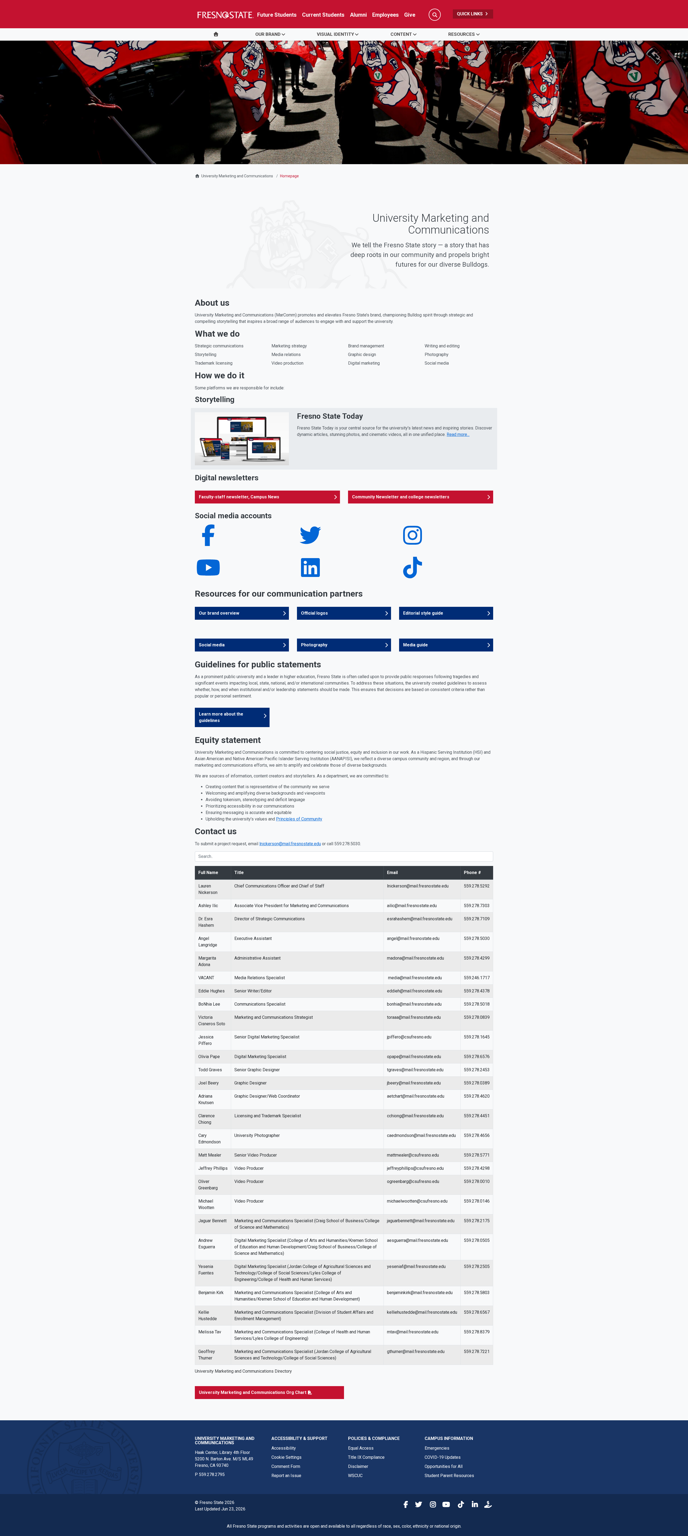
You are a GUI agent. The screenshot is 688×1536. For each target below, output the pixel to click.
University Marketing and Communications (237, 176)
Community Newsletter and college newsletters (400, 496)
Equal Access (361, 1448)
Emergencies (437, 1448)
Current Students (323, 15)
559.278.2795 (212, 1474)
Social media (212, 644)
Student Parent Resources (449, 1475)
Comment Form (285, 1466)
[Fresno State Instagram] (431, 1505)
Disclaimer (358, 1466)
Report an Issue (286, 1475)
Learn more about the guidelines (221, 717)
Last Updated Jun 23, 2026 (220, 1509)
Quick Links (470, 13)
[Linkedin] (310, 574)
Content (401, 34)
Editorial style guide (423, 613)
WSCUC (355, 1475)
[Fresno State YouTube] (445, 1505)
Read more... (458, 434)
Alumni (358, 15)
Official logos (314, 613)
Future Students (277, 15)
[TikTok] (412, 574)
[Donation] (487, 1505)
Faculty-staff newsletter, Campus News (239, 496)
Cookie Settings (286, 1457)
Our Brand (268, 34)
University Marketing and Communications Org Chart (252, 1392)
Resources (461, 34)
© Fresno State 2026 (214, 1502)
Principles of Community (299, 819)
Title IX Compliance (366, 1457)
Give (409, 15)
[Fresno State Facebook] (403, 1505)
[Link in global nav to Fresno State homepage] (225, 15)
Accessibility (283, 1448)
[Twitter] (310, 541)
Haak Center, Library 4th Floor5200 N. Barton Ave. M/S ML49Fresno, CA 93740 (224, 1459)
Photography (314, 644)
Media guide (415, 644)
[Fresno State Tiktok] (459, 1505)
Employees (385, 15)
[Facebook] (208, 541)
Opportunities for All (444, 1466)
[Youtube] (208, 574)
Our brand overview (219, 613)
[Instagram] (412, 541)
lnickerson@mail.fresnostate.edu (290, 843)
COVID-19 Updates (443, 1457)
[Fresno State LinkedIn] (473, 1505)
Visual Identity (335, 34)
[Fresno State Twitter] (417, 1505)
